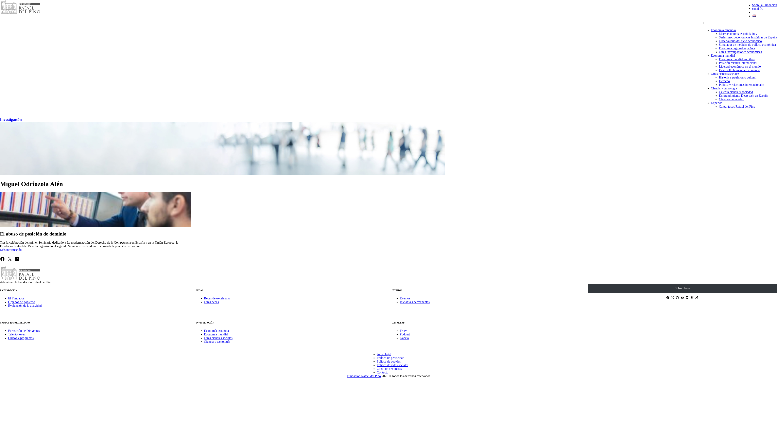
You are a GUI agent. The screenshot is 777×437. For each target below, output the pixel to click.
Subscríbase (682, 288)
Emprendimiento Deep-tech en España (743, 95)
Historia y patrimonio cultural (737, 77)
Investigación (11, 119)
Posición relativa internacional (738, 63)
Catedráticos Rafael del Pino (737, 106)
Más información (11, 249)
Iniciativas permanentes (415, 302)
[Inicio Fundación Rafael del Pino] (20, 13)
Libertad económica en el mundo (740, 66)
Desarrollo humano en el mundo (739, 70)
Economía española (723, 30)
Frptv (403, 330)
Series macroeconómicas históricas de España (748, 37)
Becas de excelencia (217, 298)
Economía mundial (723, 55)
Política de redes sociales (392, 365)
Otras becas (211, 302)
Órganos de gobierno (21, 302)
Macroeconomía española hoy (738, 33)
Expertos (716, 103)
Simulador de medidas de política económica (747, 44)
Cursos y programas (21, 338)
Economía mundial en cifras (737, 59)
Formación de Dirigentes (24, 330)
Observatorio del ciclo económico (740, 41)
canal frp (757, 8)
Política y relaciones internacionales (741, 84)
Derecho (724, 81)
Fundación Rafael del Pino (364, 376)
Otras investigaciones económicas (740, 52)
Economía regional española (737, 48)
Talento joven (16, 334)
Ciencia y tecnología (724, 88)
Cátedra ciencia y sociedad (736, 92)
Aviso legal (384, 354)
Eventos (405, 298)
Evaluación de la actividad (25, 305)
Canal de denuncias (389, 368)
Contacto (382, 372)
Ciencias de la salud (731, 99)
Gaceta (404, 338)
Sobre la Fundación (764, 5)
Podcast (405, 334)
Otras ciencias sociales (725, 73)
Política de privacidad (390, 358)
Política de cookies (389, 361)
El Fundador (16, 298)
